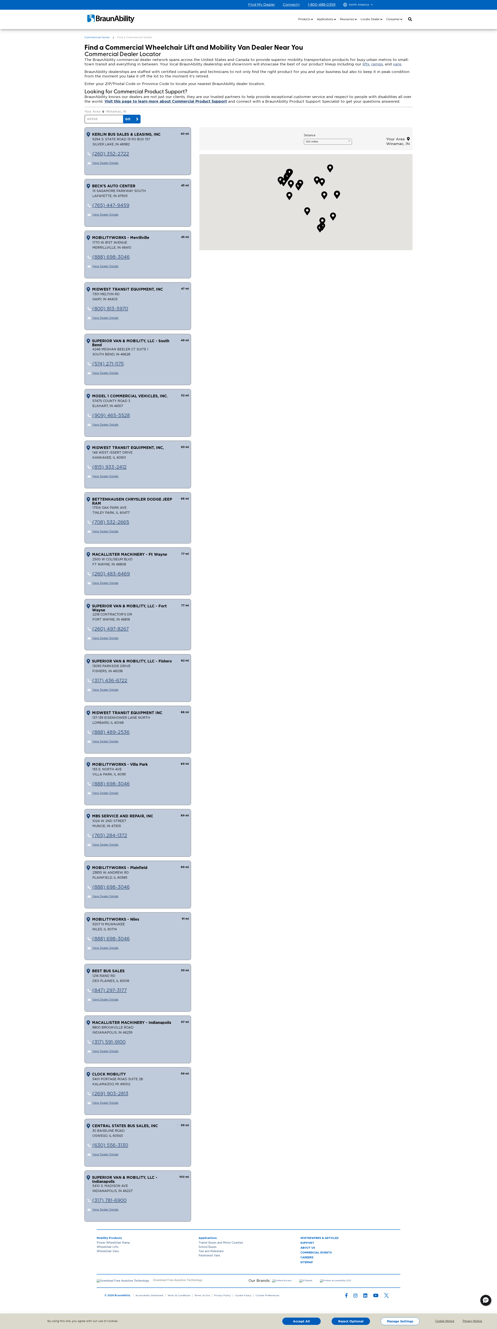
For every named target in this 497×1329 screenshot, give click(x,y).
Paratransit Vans (209, 1255)
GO (127, 119)
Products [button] (304, 19)
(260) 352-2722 (110, 154)
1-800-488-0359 (321, 5)
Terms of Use (202, 1295)
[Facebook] (346, 1296)
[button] (410, 19)
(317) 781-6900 (109, 1200)
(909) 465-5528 (111, 415)
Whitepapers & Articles (319, 1237)
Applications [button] (325, 19)
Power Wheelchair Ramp (113, 1242)
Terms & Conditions (179, 1295)
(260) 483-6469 (111, 574)
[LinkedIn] (365, 1296)
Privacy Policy (222, 1295)
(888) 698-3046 (111, 257)
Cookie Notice (442, 1321)
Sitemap (306, 1262)
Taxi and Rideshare (211, 1251)
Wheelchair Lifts (107, 1247)
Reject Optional (350, 1321)
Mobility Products (109, 1237)
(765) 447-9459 (110, 205)
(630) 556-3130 (110, 1145)
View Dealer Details (105, 163)
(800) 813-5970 (110, 308)
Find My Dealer (261, 5)
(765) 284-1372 (109, 835)
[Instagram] (355, 1296)
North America (359, 4)
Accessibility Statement (149, 1295)
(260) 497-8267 (110, 629)
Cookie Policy (243, 1295)
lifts (365, 64)
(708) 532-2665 (110, 522)
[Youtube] (375, 1296)
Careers (307, 1257)
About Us (307, 1247)
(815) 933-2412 (109, 467)
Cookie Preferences (267, 1295)
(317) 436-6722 (109, 680)
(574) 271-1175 (108, 364)
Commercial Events (316, 1252)
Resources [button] (347, 19)
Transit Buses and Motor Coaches (221, 1242)
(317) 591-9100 (109, 1042)
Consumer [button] (393, 19)
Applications (208, 1237)
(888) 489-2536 (110, 732)
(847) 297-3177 (109, 990)
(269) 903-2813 (110, 1093)
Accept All (301, 1321)
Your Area (396, 139)
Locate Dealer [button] (370, 19)
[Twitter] (386, 1295)
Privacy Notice (469, 1321)
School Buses (207, 1247)
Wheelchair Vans (108, 1251)
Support (307, 1242)
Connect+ (291, 5)
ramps (377, 64)
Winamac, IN (116, 111)
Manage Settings (400, 1321)
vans (397, 64)
